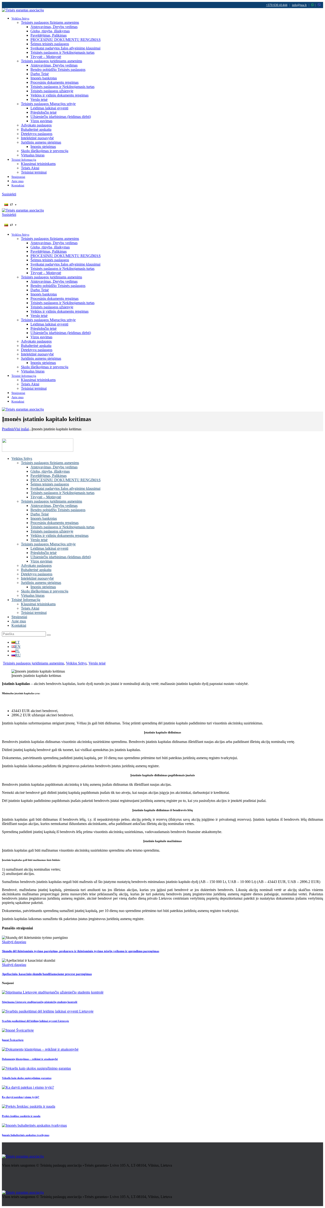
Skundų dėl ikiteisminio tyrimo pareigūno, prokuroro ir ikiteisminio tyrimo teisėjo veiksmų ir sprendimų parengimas (80, 951)
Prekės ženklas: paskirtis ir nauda (21, 1116)
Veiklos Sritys (76, 663)
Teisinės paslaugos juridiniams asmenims (33, 663)
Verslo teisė (97, 663)
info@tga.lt (299, 5)
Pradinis (8, 429)
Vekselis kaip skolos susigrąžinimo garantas (26, 1078)
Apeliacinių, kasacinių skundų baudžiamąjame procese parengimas (47, 974)
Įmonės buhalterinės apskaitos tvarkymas (25, 1135)
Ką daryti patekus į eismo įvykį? (20, 1097)
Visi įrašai (21, 429)
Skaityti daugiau (14, 942)
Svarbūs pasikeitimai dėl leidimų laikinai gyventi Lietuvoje (35, 1020)
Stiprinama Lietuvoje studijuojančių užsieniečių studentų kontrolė (39, 1001)
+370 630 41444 (276, 5)
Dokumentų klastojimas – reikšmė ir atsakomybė (30, 1059)
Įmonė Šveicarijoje (13, 1039)
